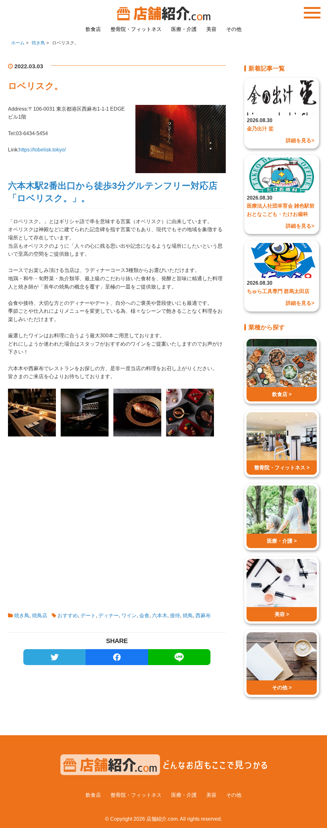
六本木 (159, 615)
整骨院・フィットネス (136, 29)
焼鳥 (188, 615)
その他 (233, 29)
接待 (175, 615)
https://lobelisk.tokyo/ (42, 149)
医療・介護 (184, 29)
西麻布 (203, 615)
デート (88, 615)
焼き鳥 (21, 615)
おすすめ (67, 615)
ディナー (108, 615)
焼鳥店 (39, 615)
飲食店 (93, 29)
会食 (144, 615)
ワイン (129, 615)
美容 (211, 29)
